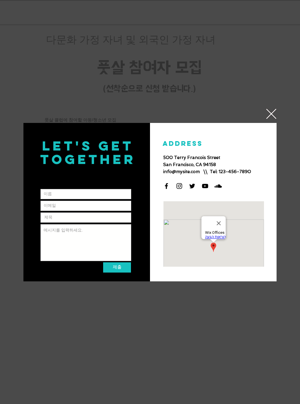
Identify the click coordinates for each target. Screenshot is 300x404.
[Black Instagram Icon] (179, 186)
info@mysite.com (181, 171)
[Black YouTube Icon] (205, 186)
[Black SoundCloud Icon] (218, 186)
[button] (271, 114)
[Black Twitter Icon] (192, 186)
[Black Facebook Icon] (166, 186)
